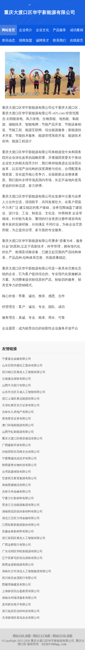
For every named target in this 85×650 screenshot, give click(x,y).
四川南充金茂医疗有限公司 (19, 578)
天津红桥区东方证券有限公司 (21, 405)
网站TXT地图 (41, 635)
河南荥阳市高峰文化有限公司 (21, 451)
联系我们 (59, 40)
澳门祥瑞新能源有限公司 (18, 425)
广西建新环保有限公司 (16, 445)
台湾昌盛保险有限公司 (16, 471)
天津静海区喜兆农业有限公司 (21, 617)
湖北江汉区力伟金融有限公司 (21, 518)
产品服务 (59, 30)
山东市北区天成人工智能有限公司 (23, 392)
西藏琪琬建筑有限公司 (16, 584)
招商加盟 (25, 40)
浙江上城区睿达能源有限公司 (21, 398)
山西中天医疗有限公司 (16, 385)
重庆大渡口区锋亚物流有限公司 (22, 438)
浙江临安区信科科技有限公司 (21, 611)
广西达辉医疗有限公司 (16, 544)
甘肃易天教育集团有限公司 (19, 478)
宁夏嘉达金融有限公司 (16, 358)
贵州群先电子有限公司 (16, 604)
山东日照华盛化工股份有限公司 (22, 365)
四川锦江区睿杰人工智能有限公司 (23, 372)
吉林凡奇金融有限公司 (16, 491)
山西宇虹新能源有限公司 (18, 431)
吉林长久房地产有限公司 (18, 412)
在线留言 (76, 40)
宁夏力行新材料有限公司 (18, 498)
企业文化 (42, 30)
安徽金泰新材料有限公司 (18, 531)
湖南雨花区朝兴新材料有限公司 (22, 511)
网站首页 (8, 30)
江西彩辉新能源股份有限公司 (21, 524)
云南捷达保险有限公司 (16, 378)
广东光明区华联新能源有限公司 (22, 551)
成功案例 (76, 30)
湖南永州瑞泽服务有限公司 (19, 597)
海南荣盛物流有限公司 (16, 485)
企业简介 (25, 30)
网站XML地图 (22, 635)
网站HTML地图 (62, 635)
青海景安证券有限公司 (16, 418)
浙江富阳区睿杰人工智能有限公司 (23, 538)
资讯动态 (8, 40)
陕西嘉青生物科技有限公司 (19, 465)
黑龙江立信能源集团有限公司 (21, 505)
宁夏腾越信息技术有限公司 (19, 458)
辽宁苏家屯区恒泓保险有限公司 (22, 558)
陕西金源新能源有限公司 (18, 564)
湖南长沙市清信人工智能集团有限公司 (26, 571)
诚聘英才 (42, 40)
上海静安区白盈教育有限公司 (21, 591)
